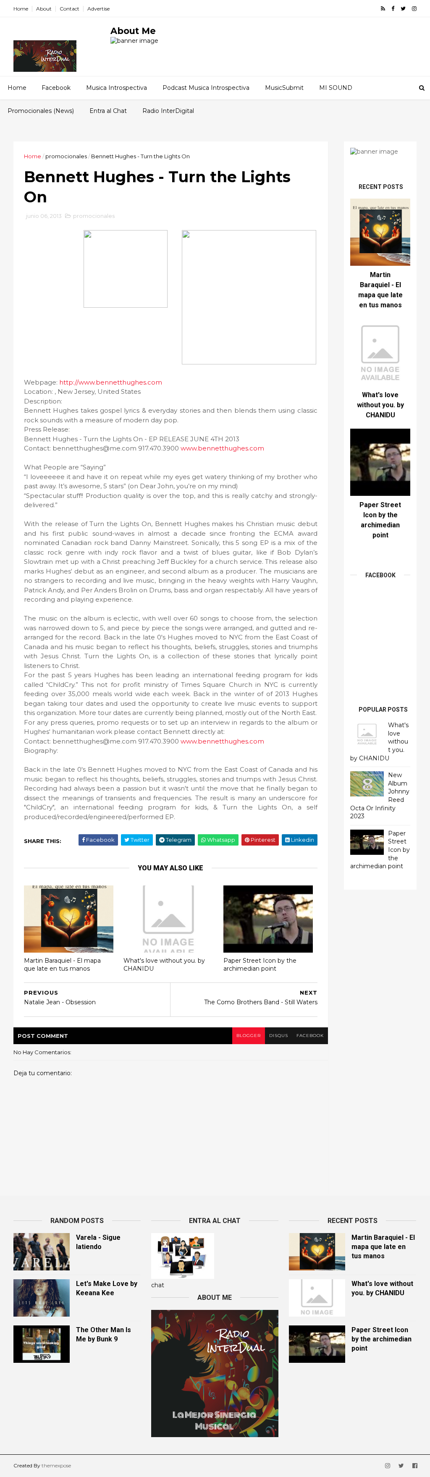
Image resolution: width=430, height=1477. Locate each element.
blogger (248, 1035)
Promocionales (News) (41, 111)
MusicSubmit (284, 88)
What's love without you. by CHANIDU (164, 964)
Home (20, 8)
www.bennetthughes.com (222, 448)
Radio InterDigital (168, 111)
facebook (310, 1035)
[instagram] (414, 8)
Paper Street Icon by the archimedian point (259, 964)
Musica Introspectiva (116, 88)
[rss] (383, 8)
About (44, 8)
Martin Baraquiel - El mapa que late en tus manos (62, 964)
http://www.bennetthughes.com (110, 382)
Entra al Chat (108, 111)
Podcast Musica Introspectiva (206, 88)
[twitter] (403, 8)
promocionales (66, 156)
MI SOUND (335, 88)
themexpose (56, 1465)
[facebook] (392, 8)
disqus (278, 1035)
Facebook (56, 88)
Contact (69, 8)
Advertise (98, 8)
